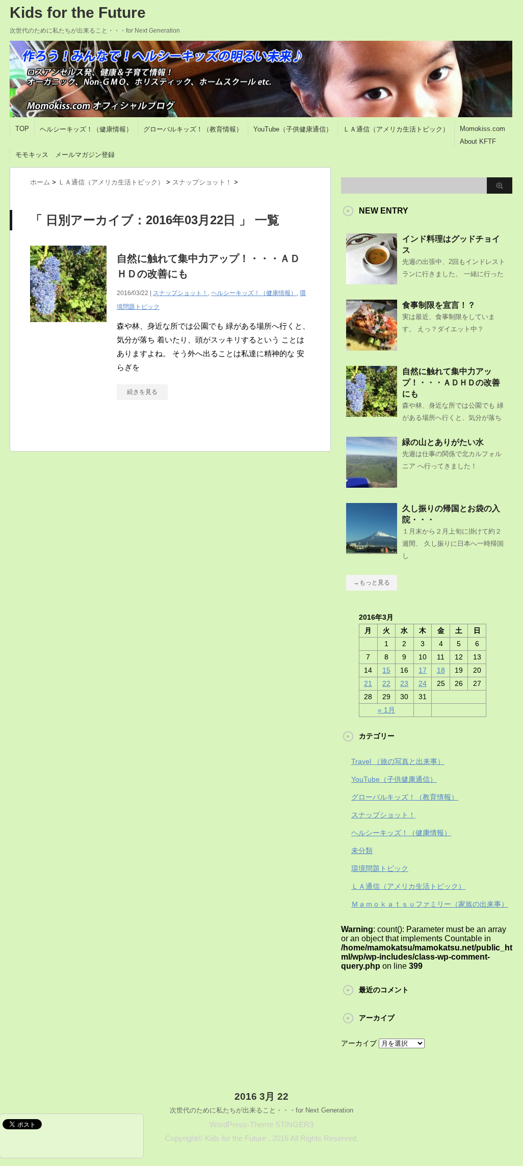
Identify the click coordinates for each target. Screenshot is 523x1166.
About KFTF (478, 141)
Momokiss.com (482, 128)
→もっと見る (371, 582)
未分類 (362, 850)
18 (441, 670)
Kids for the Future (78, 12)
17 (423, 670)
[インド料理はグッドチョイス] (371, 280)
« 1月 (386, 710)
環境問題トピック (379, 868)
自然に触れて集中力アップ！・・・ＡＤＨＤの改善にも (451, 382)
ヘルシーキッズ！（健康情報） (86, 129)
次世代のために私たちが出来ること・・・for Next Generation (261, 1110)
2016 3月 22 (261, 1096)
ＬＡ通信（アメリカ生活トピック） (396, 129)
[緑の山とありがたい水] (371, 484)
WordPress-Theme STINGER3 (261, 1124)
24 (423, 683)
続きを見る (142, 391)
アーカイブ (359, 1043)
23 (404, 683)
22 (386, 683)
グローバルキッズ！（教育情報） (193, 129)
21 (368, 683)
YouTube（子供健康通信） (292, 129)
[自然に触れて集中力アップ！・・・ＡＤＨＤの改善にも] (68, 327)
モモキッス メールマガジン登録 (65, 154)
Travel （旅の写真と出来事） (397, 761)
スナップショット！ (180, 293)
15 (386, 670)
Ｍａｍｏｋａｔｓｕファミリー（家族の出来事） (429, 904)
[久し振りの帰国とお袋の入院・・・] (371, 550)
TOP (22, 128)
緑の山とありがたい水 (443, 442)
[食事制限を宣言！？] (371, 346)
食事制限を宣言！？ (439, 305)
